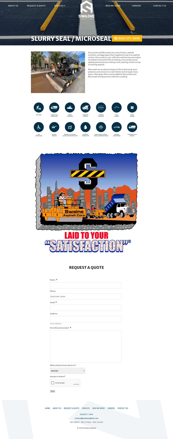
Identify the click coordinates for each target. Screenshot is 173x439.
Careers (136, 5)
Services (59, 5)
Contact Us (159, 5)
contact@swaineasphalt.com (86, 418)
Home (47, 408)
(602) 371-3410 (128, 38)
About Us (13, 5)
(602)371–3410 (86, 414)
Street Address (55, 324)
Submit (52, 391)
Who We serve (113, 5)
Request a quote (36, 5)
